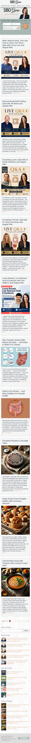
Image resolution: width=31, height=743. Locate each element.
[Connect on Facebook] (19, 738)
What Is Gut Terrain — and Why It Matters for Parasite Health (13, 393)
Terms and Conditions (6, 738)
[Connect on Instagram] (22, 738)
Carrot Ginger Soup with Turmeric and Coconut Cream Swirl (15, 563)
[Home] (15, 3)
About (28, 5)
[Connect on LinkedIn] (28, 738)
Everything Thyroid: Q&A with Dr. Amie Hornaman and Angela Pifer (14, 222)
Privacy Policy (12, 738)
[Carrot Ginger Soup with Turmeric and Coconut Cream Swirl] (15, 582)
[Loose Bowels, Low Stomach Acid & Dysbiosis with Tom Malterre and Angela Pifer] (15, 299)
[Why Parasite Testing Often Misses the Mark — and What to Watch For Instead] (15, 357)
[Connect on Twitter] (25, 738)
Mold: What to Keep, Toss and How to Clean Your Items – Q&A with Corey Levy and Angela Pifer (15, 44)
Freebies (13, 5)
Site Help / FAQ (6, 740)
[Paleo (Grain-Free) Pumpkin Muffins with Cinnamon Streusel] (15, 520)
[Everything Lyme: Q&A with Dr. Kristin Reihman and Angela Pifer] (15, 181)
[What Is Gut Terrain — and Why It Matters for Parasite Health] (15, 408)
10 (21, 621)
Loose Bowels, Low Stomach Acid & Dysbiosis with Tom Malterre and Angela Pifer (14, 280)
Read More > (17, 93)
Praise (19, 5)
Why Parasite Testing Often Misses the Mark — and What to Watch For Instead (14, 342)
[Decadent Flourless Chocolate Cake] (15, 460)
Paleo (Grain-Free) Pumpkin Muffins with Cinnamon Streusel (14, 501)
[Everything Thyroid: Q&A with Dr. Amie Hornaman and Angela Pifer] (15, 241)
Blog (23, 5)
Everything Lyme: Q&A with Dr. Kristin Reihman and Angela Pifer (15, 162)
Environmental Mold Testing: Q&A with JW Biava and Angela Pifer (14, 103)
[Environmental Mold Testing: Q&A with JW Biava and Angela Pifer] (15, 122)
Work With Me (5, 5)
